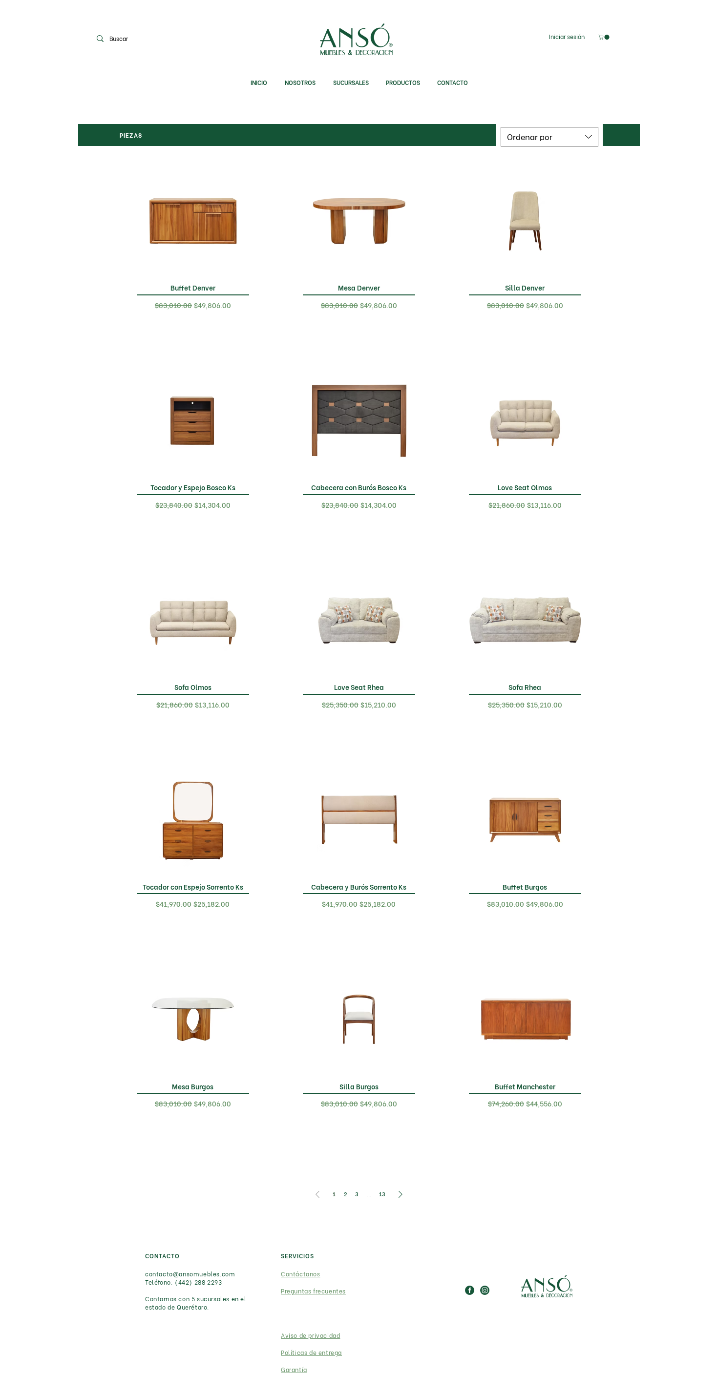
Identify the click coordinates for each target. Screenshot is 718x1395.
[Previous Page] (317, 1194)
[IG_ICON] (484, 1290)
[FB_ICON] (469, 1290)
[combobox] (549, 136)
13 (382, 1194)
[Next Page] (400, 1194)
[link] (604, 37)
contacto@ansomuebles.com (190, 1274)
